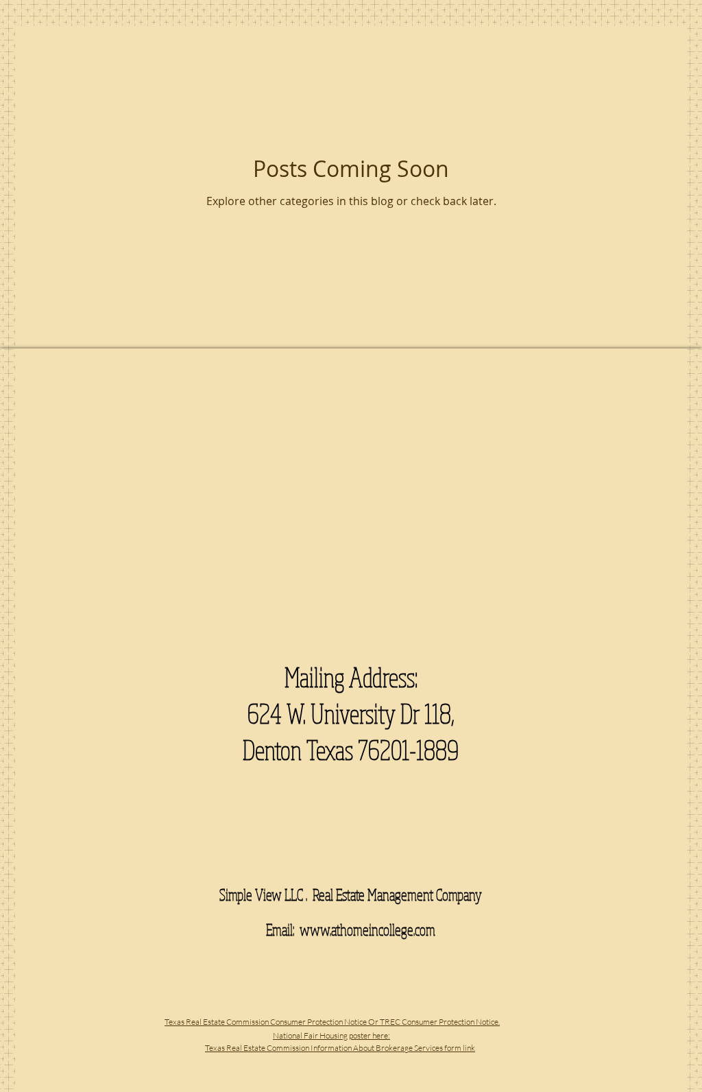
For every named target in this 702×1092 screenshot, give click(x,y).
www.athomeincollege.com (367, 929)
